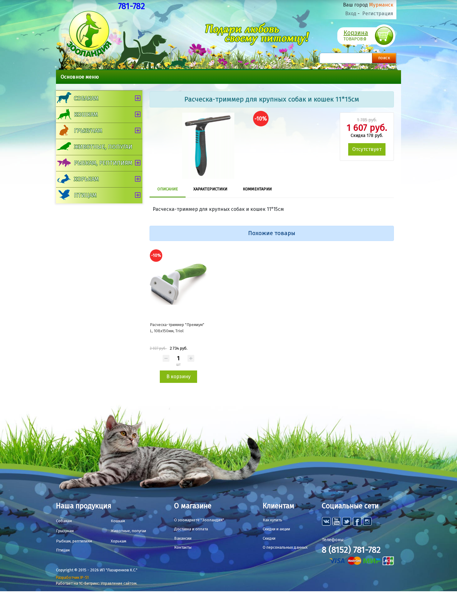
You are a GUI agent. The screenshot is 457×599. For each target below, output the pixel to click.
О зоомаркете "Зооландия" (199, 520)
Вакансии (183, 538)
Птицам (85, 195)
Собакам (86, 98)
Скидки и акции (276, 529)
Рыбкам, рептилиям (103, 163)
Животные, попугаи (103, 146)
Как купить (272, 520)
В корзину (178, 376)
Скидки (269, 538)
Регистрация (377, 13)
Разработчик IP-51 (72, 577)
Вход (350, 13)
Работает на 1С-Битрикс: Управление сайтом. (96, 583)
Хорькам (86, 179)
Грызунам (88, 130)
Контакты (183, 547)
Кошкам (86, 114)
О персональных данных (285, 547)
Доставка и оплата (191, 529)
